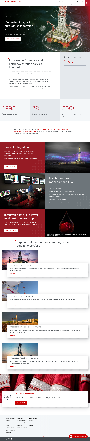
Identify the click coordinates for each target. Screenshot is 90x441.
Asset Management (31, 131)
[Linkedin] (6, 439)
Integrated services (73, 4)
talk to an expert (13, 39)
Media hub (71, 1)
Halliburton (7, 16)
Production (58, 4)
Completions (52, 4)
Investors (80, 1)
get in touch (21, 402)
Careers (75, 1)
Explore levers (11, 230)
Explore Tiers (10, 166)
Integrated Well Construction (46, 129)
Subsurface (36, 4)
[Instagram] (11, 439)
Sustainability (64, 1)
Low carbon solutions (57, 1)
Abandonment (65, 4)
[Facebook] (14, 439)
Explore (12, 274)
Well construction (44, 4)
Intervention (59, 129)
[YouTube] (9, 439)
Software (81, 4)
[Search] (87, 3)
